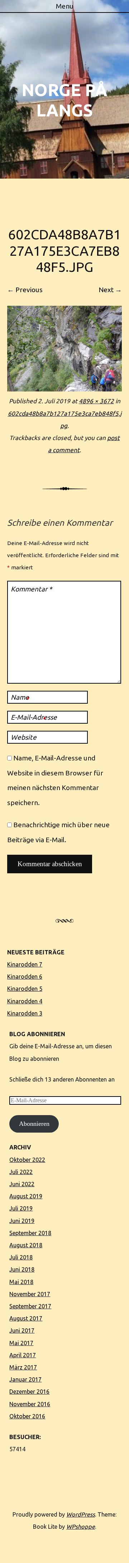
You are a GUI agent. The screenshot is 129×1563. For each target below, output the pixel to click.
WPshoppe (80, 1526)
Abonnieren (34, 1123)
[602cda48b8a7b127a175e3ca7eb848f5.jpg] (64, 389)
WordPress (80, 1514)
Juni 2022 (21, 1184)
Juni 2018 (21, 1269)
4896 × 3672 (96, 401)
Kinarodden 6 (24, 976)
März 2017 (23, 1367)
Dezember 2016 (29, 1391)
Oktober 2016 (27, 1416)
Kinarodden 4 (24, 1001)
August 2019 (25, 1196)
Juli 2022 (21, 1172)
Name (20, 697)
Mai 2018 (21, 1282)
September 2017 (30, 1306)
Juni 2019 (21, 1221)
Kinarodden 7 (24, 964)
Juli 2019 (21, 1208)
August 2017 (25, 1318)
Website (24, 737)
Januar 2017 (25, 1379)
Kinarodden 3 (24, 1013)
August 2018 (25, 1245)
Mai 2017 (21, 1343)
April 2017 (22, 1355)
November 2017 (29, 1294)
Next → (110, 290)
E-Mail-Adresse (34, 717)
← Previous (25, 290)
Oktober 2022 (27, 1160)
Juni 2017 (21, 1330)
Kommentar (31, 589)
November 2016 (29, 1404)
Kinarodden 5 (24, 988)
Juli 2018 (21, 1257)
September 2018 (30, 1233)
